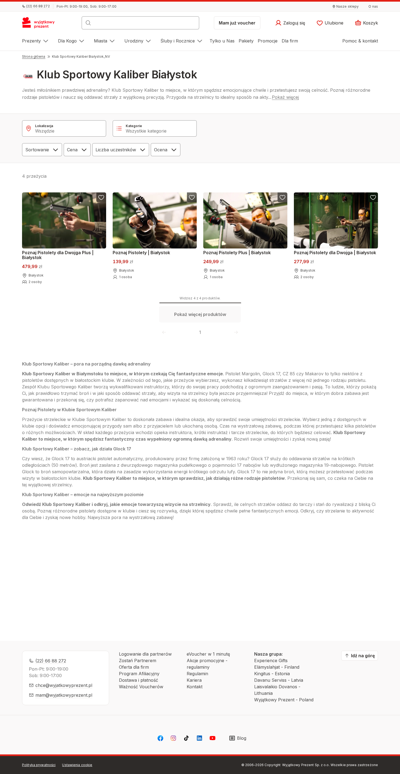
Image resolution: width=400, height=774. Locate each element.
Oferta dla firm (134, 667)
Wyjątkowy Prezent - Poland (283, 699)
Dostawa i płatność (138, 680)
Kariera (194, 680)
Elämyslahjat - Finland (276, 667)
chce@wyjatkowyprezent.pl (63, 685)
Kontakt (194, 686)
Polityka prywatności (39, 765)
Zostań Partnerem (137, 660)
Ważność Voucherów (141, 686)
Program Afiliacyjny (139, 673)
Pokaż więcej (285, 97)
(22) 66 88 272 (50, 661)
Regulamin (197, 673)
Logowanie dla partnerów (145, 654)
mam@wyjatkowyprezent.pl (63, 695)
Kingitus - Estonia (272, 673)
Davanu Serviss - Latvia (278, 680)
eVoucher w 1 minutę (208, 654)
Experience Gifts (271, 660)
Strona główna (33, 56)
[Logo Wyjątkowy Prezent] (41, 24)
